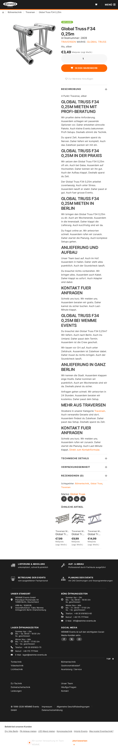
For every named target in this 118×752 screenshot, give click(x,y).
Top (108, 659)
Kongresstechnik (64, 731)
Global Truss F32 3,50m (94, 534)
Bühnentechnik (15, 12)
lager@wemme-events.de (35, 654)
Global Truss (96, 41)
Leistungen (16, 691)
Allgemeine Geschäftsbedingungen (73, 706)
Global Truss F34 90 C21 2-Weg (78, 534)
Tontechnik (16, 662)
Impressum (47, 706)
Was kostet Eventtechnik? (101, 731)
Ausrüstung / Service (71, 669)
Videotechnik (17, 665)
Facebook (64, 639)
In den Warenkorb (86, 68)
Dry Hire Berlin (11, 731)
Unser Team (67, 683)
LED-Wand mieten (46, 731)
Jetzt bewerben (79, 742)
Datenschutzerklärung (52, 710)
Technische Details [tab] (75, 458)
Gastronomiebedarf (70, 665)
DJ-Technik (16, 683)
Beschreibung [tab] (71, 89)
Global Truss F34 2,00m (62, 534)
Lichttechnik (17, 669)
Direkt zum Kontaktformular (84, 449)
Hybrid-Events (80, 731)
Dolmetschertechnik (20, 687)
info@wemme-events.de (84, 620)
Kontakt (65, 691)
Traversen (30, 12)
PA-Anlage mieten (28, 731)
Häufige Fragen (68, 687)
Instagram (79, 639)
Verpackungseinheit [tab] (75, 467)
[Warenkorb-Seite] (96, 4)
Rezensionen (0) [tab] (72, 475)
